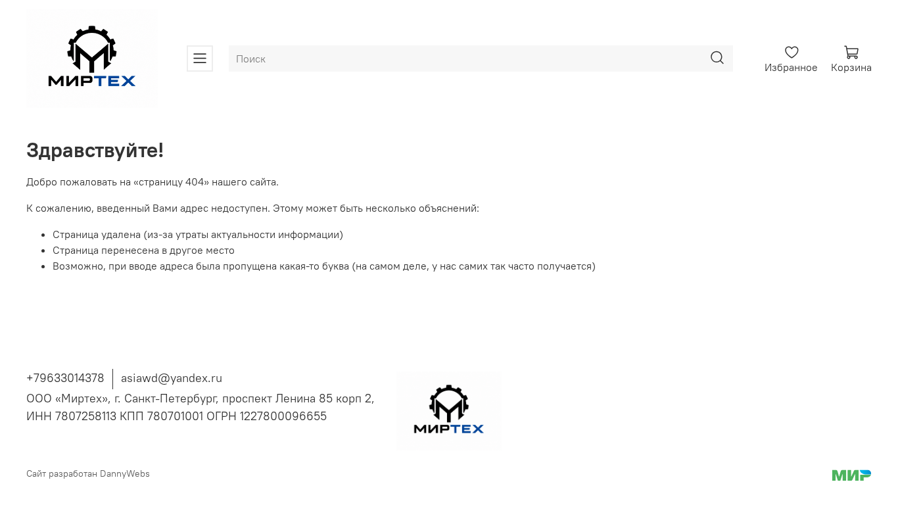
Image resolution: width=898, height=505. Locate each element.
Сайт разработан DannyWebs (88, 473)
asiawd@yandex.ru (171, 377)
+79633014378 (65, 377)
